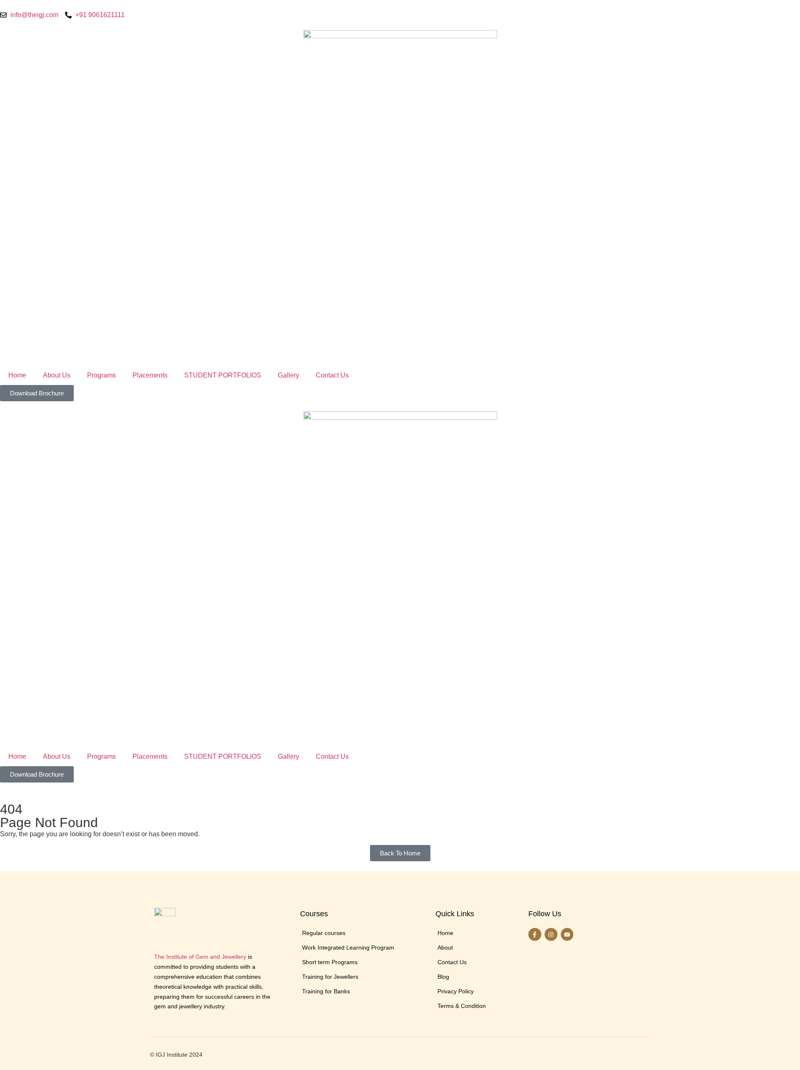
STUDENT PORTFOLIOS (222, 375)
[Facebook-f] (534, 934)
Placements (150, 375)
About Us (56, 375)
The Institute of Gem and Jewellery (200, 956)
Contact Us (332, 375)
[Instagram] (551, 934)
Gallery (288, 375)
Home (17, 375)
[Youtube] (567, 934)
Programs (101, 375)
